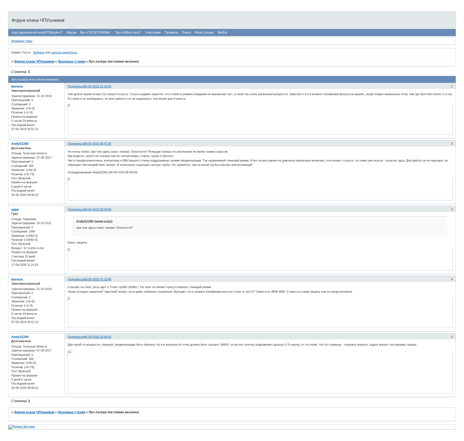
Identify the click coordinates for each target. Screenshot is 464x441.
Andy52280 (20, 144)
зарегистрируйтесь (64, 52)
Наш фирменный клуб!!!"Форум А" (37, 32)
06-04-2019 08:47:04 (97, 143)
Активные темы (21, 40)
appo (15, 209)
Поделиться (76, 86)
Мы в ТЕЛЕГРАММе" (95, 32)
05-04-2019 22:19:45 (97, 86)
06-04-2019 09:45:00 (97, 209)
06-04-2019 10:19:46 (97, 279)
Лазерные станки (71, 61)
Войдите (39, 52)
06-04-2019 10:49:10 (97, 336)
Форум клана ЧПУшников (34, 61)
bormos (17, 86)
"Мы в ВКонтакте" (128, 32)
